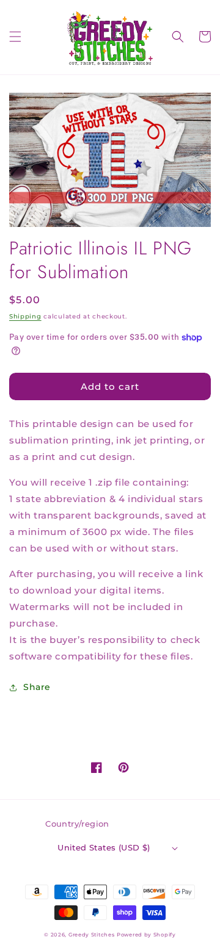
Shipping (25, 316)
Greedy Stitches (91, 935)
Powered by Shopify (146, 935)
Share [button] (37, 686)
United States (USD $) (103, 847)
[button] (15, 36)
